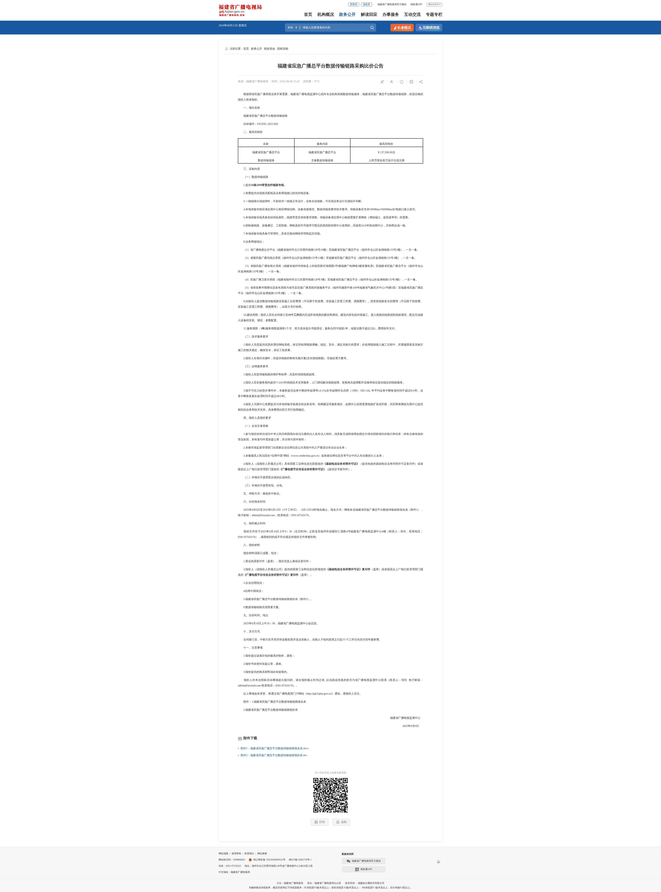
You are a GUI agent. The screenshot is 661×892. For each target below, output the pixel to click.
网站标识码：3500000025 (232, 859)
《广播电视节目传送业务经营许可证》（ (304, 469)
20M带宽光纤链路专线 (270, 185)
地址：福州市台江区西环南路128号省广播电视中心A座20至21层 (279, 866)
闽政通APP (416, 4)
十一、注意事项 (250, 647)
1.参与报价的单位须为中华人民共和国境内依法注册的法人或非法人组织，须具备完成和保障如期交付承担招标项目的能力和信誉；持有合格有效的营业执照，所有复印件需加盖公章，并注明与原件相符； (330, 436)
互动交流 (412, 14)
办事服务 (390, 14)
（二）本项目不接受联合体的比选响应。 (265, 477)
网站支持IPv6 (434, 4)
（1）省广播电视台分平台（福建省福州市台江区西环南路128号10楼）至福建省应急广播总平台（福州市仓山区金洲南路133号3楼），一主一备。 (329, 249)
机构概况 (325, 14)
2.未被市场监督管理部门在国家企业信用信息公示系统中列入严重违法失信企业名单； (292, 447)
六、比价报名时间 (251, 501)
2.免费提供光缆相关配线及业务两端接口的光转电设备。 (275, 193)
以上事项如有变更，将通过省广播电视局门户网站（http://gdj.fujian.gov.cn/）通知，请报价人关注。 (300, 693)
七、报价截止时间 (251, 523)
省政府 (366, 4)
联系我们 (249, 853)
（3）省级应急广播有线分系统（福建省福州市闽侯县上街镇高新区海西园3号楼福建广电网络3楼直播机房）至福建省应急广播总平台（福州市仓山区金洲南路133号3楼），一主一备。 (330, 268)
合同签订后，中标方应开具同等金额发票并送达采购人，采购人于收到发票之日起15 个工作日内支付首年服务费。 (310, 639)
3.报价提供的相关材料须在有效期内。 (264, 671)
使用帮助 (236, 853)
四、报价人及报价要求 (254, 417)
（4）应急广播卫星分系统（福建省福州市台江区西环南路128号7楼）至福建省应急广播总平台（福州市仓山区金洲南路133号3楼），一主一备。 (328, 279)
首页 (308, 14)
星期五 (243, 25)
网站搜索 (262, 853)
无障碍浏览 (431, 27)
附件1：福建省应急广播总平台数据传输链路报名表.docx (275, 748)
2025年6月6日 (410, 725)
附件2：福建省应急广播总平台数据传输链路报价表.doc (274, 755)
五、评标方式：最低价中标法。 (260, 493)
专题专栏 (434, 14)
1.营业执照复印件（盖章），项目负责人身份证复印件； (275, 561)
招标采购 (282, 48)
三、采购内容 (249, 168)
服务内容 (322, 143)
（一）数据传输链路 (253, 176)
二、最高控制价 (250, 132)
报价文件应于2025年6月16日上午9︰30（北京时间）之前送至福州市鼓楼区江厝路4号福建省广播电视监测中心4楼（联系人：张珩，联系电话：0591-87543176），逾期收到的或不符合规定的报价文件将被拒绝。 (330, 534)
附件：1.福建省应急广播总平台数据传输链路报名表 (272, 701)
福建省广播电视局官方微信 (391, 4)
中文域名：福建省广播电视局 (234, 872)
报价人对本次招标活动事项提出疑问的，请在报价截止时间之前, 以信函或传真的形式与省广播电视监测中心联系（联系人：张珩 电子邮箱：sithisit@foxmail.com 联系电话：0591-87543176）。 (330, 683)
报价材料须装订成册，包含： (258, 553)
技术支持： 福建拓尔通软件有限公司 (364, 883)
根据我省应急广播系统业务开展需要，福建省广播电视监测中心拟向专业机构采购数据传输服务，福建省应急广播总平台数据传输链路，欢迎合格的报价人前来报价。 (330, 97)
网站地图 (223, 853)
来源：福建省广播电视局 (253, 81)
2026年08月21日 (228, 25)
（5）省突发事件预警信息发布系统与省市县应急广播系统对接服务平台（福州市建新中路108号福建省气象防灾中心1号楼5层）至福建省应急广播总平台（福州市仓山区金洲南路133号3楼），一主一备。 (330, 290)
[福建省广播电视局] (240, 10)
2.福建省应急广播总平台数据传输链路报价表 (268, 709)
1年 (263, 328)
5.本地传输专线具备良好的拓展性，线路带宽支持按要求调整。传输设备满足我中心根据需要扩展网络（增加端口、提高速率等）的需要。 (324, 217)
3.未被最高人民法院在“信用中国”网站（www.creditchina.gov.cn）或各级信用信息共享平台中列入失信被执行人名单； (311, 455)
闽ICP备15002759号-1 (300, 859)
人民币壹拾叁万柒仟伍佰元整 (387, 160)
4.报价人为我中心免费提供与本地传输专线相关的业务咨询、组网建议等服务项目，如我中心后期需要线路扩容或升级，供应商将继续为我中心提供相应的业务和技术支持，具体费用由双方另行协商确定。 (330, 407)
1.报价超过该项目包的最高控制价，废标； (267, 655)
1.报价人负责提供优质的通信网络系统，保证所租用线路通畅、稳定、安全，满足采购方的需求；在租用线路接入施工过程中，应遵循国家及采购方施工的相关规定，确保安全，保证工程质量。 (330, 347)
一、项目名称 (249, 107)
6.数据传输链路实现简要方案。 (259, 607)
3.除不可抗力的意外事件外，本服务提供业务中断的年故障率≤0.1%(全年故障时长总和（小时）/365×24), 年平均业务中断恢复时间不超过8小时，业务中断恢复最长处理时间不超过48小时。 (330, 393)
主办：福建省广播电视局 (290, 883)
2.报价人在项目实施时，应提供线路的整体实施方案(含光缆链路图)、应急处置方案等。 (293, 358)
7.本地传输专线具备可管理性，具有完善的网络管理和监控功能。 (280, 233)
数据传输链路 (266, 160)
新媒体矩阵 (348, 854)
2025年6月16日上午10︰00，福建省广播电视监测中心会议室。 (278, 623)
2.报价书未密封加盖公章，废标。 (261, 663)
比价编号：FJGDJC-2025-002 (258, 123)
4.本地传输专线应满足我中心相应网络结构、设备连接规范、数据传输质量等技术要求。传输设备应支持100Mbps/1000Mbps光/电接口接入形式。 (328, 209)
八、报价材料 (249, 545)
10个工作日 (295, 314)
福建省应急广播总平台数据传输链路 (262, 115)
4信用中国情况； (251, 591)
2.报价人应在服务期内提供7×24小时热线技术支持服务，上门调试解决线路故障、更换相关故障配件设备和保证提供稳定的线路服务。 (321, 382)
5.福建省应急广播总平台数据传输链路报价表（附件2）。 (275, 599)
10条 (253, 185)
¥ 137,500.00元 (386, 152)
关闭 (344, 822)
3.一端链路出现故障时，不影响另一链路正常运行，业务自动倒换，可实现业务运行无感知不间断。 (301, 201)
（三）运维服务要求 (253, 366)
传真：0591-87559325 (230, 866)
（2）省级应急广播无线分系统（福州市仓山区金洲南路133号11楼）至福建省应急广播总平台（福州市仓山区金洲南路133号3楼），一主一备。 (327, 257)
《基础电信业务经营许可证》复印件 (348, 569)
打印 (322, 822)
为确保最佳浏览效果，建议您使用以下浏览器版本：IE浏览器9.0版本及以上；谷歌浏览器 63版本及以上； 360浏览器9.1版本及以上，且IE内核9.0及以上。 (330, 887)
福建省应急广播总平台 (266, 152)
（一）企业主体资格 (253, 425)
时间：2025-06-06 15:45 (286, 81)
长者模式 (404, 27)
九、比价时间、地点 (253, 615)
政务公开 (347, 14)
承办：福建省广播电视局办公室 (324, 883)
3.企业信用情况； (251, 582)
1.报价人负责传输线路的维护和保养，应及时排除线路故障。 (277, 374)
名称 (266, 143)
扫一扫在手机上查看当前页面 (330, 772)
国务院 (353, 4)
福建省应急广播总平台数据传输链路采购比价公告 (330, 66)
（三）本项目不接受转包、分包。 (261, 485)
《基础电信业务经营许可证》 (341, 463)
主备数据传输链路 (322, 160)
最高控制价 (386, 143)
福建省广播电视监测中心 (404, 717)
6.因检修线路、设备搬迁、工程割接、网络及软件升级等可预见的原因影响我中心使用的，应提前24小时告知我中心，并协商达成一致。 (323, 225)
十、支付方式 (249, 631)
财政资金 (269, 48)
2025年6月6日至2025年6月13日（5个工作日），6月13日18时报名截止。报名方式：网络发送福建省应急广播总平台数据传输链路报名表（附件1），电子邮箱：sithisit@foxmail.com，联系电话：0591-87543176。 (330, 512)
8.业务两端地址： (251, 241)
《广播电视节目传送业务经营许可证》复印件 (270, 574)
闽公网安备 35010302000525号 (269, 859)
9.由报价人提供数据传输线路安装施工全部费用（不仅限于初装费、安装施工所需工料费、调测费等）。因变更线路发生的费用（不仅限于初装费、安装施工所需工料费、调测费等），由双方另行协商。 (330, 304)
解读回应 (369, 14)
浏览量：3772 (311, 81)
